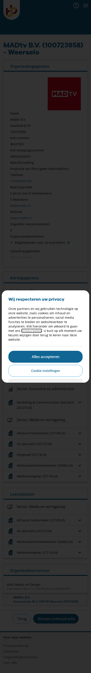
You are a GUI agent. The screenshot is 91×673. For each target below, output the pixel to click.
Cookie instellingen (45, 371)
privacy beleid (31, 331)
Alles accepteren (45, 356)
